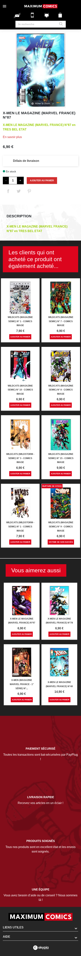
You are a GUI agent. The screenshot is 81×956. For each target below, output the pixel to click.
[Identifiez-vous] (47, 16)
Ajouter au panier (42, 180)
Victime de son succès (61, 542)
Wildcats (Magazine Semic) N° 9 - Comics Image (60, 526)
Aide (6, 936)
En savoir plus (12, 137)
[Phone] (33, 16)
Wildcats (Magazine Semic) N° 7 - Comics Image (60, 321)
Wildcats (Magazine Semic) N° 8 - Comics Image (60, 389)
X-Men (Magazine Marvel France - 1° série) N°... (22, 684)
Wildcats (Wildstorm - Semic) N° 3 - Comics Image (20, 458)
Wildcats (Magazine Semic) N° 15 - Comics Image (60, 458)
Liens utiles (13, 927)
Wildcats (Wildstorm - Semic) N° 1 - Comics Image (20, 526)
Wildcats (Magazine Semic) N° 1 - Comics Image (20, 321)
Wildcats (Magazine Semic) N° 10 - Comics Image (20, 389)
